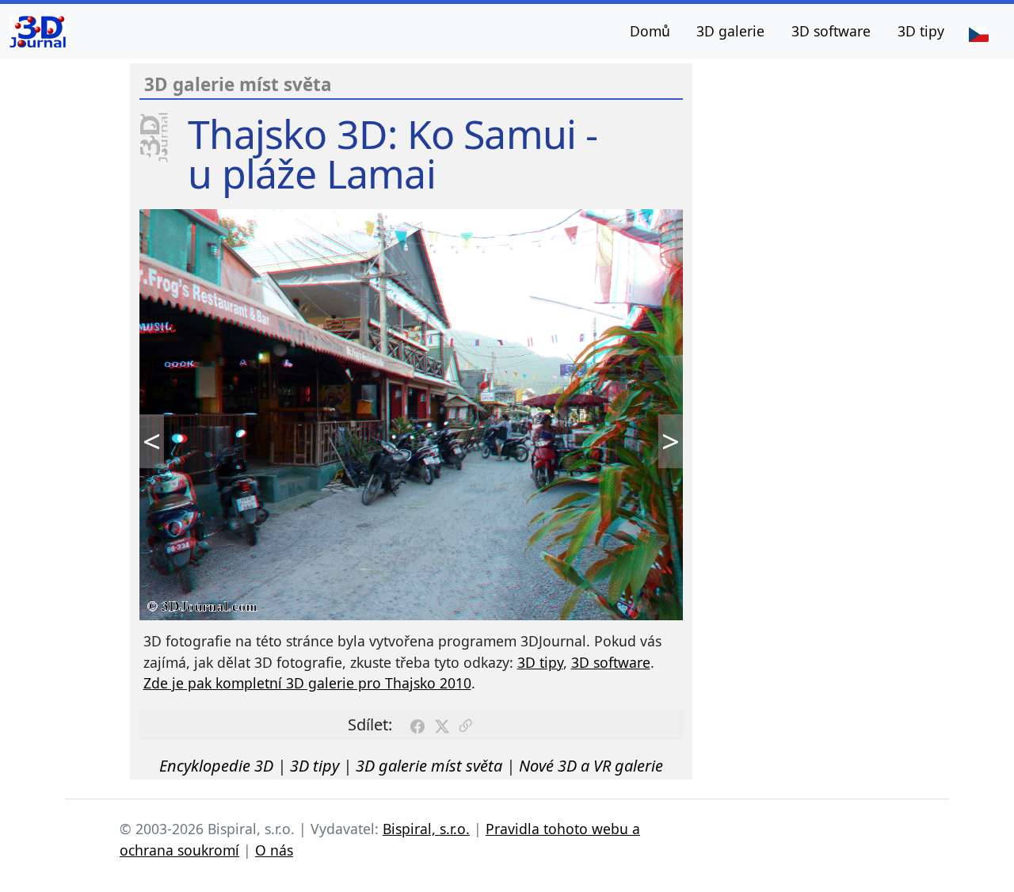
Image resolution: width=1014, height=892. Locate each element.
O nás (274, 850)
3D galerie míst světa (429, 765)
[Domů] (38, 31)
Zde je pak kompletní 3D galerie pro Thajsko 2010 (307, 682)
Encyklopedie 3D (216, 765)
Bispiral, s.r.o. (426, 828)
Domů (650, 30)
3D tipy (921, 30)
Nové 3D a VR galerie (591, 765)
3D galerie (730, 30)
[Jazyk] (978, 33)
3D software (831, 30)
